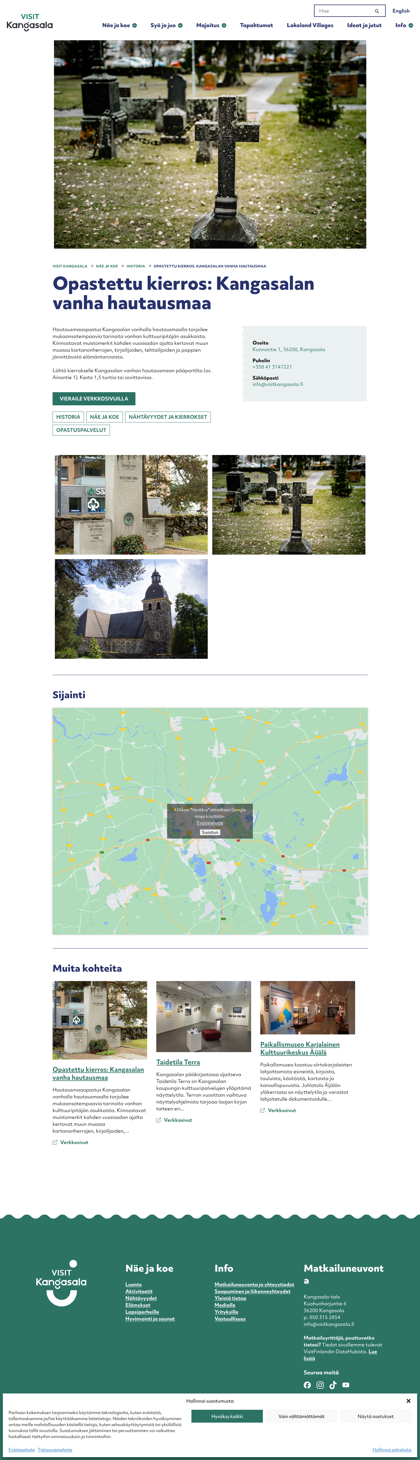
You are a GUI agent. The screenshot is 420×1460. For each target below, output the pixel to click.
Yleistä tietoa (230, 1298)
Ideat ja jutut (364, 25)
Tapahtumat (256, 25)
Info (400, 25)
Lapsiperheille (142, 1311)
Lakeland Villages (310, 25)
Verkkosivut (73, 1142)
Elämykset (137, 1305)
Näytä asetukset (376, 1416)
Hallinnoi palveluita (392, 1450)
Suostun (210, 832)
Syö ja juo (163, 25)
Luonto (133, 1284)
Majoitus (207, 25)
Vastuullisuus (230, 1318)
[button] (408, 1401)
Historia (68, 417)
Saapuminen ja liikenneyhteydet (253, 1291)
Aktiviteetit (139, 1291)
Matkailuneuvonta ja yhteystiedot (254, 1284)
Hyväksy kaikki (227, 1416)
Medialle (225, 1305)
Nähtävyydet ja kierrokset (168, 417)
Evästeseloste (22, 1450)
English (401, 10)
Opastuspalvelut (81, 430)
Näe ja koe (116, 25)
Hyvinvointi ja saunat (150, 1318)
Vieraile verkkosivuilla (94, 398)
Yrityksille (226, 1311)
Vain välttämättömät (302, 1416)
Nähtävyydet (141, 1298)
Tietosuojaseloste (55, 1450)
